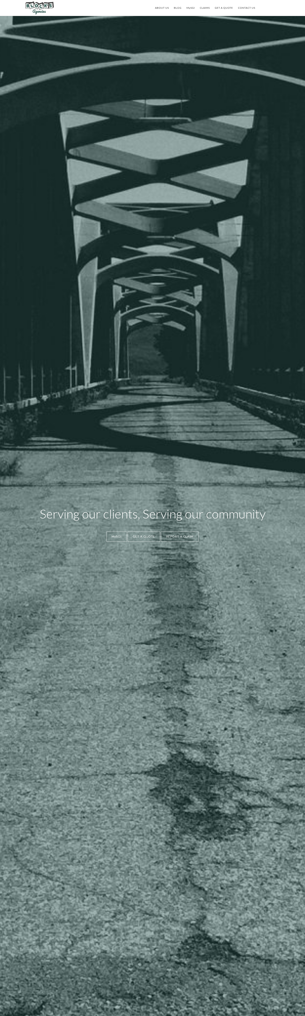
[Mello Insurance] (39, 8)
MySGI (117, 536)
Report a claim (179, 536)
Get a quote (144, 536)
